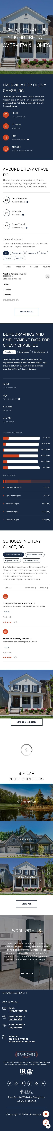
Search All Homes (27, 722)
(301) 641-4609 (15, 1019)
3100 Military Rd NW (12, 279)
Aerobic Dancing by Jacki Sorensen (14, 275)
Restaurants (18, 253)
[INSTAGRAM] (16, 1083)
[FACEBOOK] (9, 1083)
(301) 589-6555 (15, 1027)
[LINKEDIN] (23, 1083)
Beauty (9, 258)
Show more (26, 312)
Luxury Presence (26, 1100)
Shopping (33, 253)
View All (26, 904)
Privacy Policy (38, 1114)
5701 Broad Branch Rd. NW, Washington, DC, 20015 (24, 606)
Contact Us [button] (26, 973)
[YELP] (43, 1083)
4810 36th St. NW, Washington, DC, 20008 (20, 642)
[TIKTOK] (29, 1083)
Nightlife (20, 258)
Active (44, 253)
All (7, 253)
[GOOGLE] (36, 1083)
